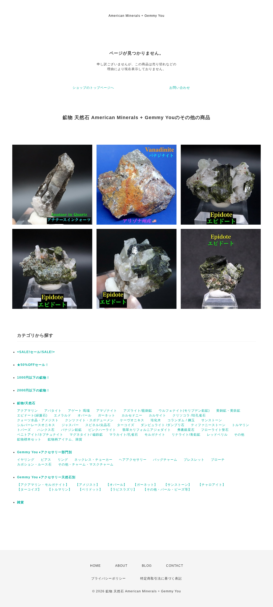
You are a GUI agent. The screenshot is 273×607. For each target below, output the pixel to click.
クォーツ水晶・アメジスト (38, 420)
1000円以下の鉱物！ (33, 377)
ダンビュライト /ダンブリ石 (162, 425)
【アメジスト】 (87, 485)
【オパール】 (116, 485)
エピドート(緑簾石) (32, 415)
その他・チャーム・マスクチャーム (86, 464)
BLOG (147, 566)
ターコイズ (125, 425)
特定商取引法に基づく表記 (161, 578)
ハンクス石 (46, 430)
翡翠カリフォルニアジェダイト (146, 430)
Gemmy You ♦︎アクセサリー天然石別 (46, 477)
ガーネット (106, 415)
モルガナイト (154, 434)
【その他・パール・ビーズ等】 (167, 489)
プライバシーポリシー (108, 578)
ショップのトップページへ (93, 88)
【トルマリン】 (60, 489)
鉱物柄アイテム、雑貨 (65, 439)
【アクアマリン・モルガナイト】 (43, 485)
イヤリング (25, 460)
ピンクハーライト (102, 430)
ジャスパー (70, 425)
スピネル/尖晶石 (98, 425)
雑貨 (20, 502)
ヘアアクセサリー (133, 460)
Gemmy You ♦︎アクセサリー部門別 (44, 452)
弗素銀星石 (186, 430)
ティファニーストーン (208, 425)
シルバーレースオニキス (36, 425)
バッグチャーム (165, 460)
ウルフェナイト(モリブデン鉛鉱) (184, 410)
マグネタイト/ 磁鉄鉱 (86, 434)
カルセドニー (132, 415)
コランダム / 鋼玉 (181, 420)
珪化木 (156, 420)
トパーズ (24, 430)
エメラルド (62, 415)
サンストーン (211, 420)
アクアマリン (27, 410)
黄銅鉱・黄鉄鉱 (228, 410)
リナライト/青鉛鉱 (186, 434)
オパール (84, 415)
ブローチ (218, 460)
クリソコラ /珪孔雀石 (189, 415)
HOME (95, 566)
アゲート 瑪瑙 (79, 410)
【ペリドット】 (90, 489)
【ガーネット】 (145, 485)
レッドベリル (217, 434)
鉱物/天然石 (26, 403)
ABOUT (121, 566)
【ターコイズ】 (29, 489)
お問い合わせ (179, 88)
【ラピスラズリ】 (123, 489)
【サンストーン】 (178, 485)
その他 (239, 434)
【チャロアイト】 (212, 485)
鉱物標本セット (29, 439)
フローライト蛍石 (215, 430)
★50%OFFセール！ (33, 365)
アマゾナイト (106, 410)
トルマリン (240, 425)
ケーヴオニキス (132, 420)
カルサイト (157, 415)
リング (63, 460)
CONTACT (174, 566)
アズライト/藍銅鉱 (137, 410)
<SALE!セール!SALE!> (36, 352)
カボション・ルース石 (34, 464)
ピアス (46, 460)
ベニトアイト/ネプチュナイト (40, 434)
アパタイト (53, 410)
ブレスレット (194, 460)
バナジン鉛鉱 (71, 430)
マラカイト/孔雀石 (123, 434)
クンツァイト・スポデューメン (89, 420)
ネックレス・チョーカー (93, 460)
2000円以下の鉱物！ (33, 390)
